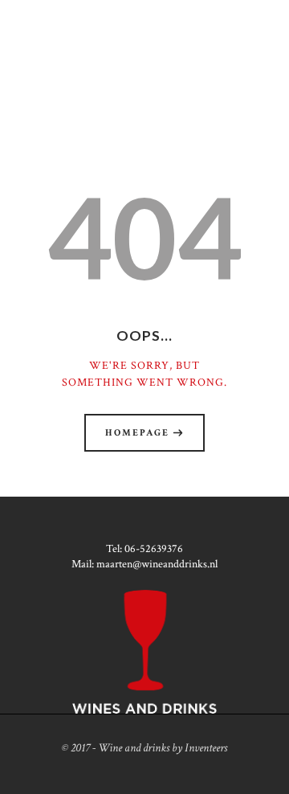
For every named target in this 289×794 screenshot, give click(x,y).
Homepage (137, 433)
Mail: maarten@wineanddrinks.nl (144, 564)
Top (275, 780)
